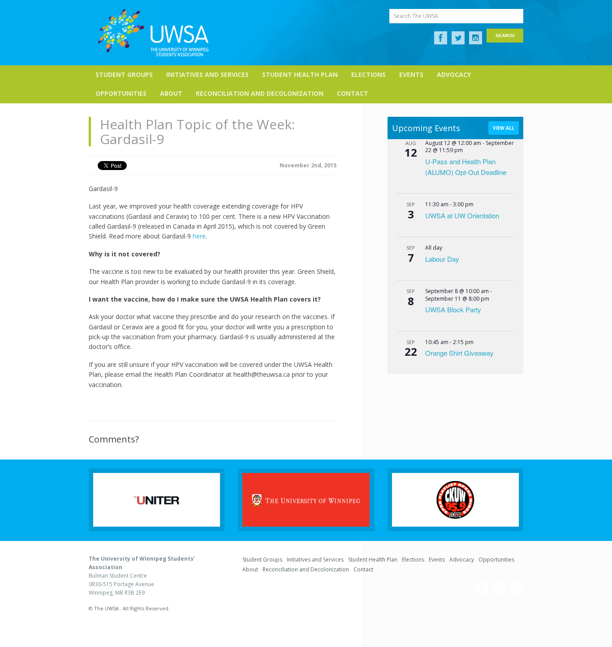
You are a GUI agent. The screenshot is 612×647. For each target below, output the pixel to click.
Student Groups (124, 74)
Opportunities (121, 93)
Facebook (440, 38)
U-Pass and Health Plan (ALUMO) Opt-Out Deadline (465, 167)
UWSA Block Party (453, 309)
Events (411, 74)
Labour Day (442, 259)
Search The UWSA (416, 16)
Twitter (458, 38)
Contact (352, 93)
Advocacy (454, 74)
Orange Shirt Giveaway (459, 353)
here (199, 236)
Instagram (475, 38)
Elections (368, 74)
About (171, 93)
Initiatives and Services (207, 74)
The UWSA (153, 32)
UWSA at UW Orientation (462, 215)
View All (503, 128)
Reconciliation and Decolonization (259, 93)
